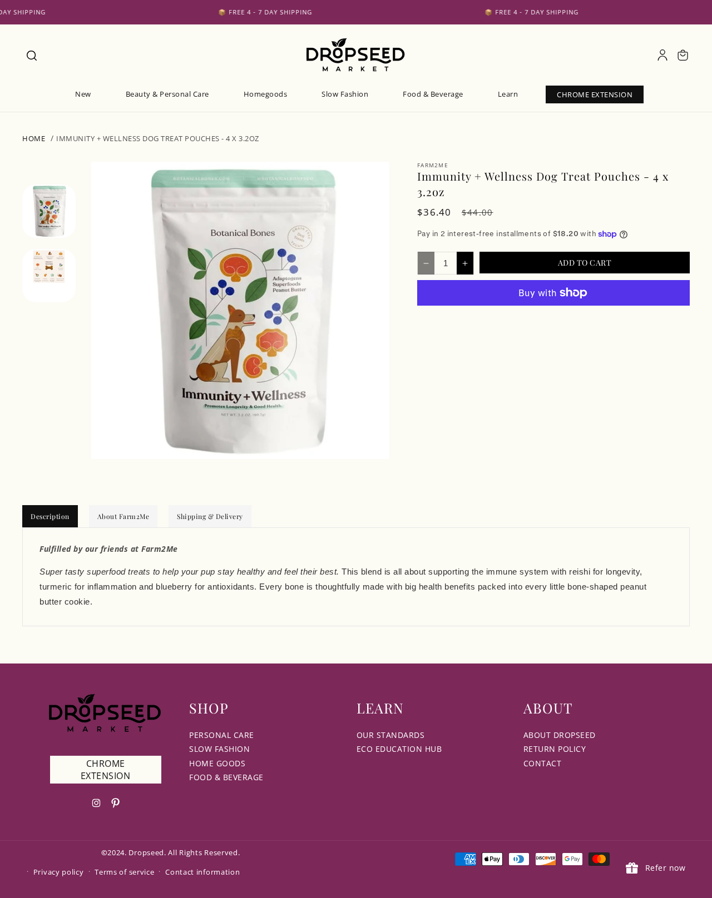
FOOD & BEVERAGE (226, 777)
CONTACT (542, 763)
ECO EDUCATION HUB (399, 749)
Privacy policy (58, 872)
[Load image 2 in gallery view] (49, 276)
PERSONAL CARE (221, 735)
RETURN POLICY (554, 749)
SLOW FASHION (219, 749)
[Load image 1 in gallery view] (49, 211)
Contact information (202, 872)
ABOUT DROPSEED (559, 735)
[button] (31, 55)
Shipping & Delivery (210, 516)
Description (50, 516)
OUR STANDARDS (391, 735)
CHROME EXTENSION (106, 769)
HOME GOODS (217, 763)
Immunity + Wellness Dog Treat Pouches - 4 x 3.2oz (157, 138)
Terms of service (124, 872)
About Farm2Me (123, 516)
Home (33, 138)
